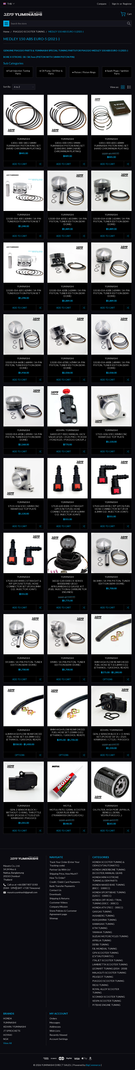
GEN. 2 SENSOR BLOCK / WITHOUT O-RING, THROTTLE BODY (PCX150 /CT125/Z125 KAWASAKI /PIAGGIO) (23, 813)
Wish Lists (55, 1030)
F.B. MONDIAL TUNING (104, 948)
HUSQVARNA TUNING (104, 919)
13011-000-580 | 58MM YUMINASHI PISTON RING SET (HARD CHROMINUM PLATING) (23, 145)
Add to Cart (19, 164)
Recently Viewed (58, 1034)
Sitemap (54, 918)
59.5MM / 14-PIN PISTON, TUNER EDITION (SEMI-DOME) (23, 663)
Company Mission (59, 906)
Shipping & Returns (59, 898)
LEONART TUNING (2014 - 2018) (109, 968)
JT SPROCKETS (11, 1030)
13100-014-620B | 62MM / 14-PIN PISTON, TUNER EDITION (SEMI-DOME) (67, 293)
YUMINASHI (9, 1022)
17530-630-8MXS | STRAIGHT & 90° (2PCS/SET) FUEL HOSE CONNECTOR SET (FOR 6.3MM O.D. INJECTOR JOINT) (23, 585)
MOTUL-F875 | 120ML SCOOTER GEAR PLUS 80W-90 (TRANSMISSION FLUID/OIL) (67, 812)
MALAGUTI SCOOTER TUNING (109, 972)
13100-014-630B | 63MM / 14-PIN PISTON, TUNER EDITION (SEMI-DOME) (111, 293)
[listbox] (23, 87)
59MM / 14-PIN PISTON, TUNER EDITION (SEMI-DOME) (67, 663)
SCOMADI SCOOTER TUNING (108, 996)
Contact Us (55, 890)
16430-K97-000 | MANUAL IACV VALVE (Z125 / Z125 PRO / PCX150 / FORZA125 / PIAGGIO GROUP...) (68, 437)
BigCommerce (93, 1065)
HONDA (7, 1018)
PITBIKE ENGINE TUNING (106, 1004)
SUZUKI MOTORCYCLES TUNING (110, 936)
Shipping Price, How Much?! (64, 873)
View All (7, 1043)
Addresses (55, 1026)
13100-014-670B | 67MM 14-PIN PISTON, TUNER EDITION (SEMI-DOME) (67, 365)
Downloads (55, 894)
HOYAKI (7, 1034)
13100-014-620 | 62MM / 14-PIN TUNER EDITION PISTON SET (23, 292)
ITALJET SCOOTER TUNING (107, 960)
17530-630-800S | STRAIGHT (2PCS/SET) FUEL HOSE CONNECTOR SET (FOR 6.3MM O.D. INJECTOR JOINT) (67, 510)
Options (107, 679)
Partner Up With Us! (60, 869)
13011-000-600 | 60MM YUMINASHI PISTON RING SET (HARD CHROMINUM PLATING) (111, 145)
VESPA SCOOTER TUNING (106, 1000)
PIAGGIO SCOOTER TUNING (108, 980)
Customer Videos (59, 902)
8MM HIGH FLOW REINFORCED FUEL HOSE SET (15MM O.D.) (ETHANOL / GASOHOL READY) (67, 732)
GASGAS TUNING (102, 911)
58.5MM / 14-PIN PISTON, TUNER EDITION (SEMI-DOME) (111, 582)
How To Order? (57, 877)
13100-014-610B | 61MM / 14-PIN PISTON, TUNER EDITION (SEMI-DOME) (111, 221)
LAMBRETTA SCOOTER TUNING (110, 964)
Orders (53, 1018)
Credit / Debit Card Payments (65, 881)
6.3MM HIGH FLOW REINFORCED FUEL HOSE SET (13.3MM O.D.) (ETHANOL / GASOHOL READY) (23, 736)
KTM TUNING (99, 928)
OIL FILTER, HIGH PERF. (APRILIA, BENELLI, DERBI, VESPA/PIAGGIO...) (111, 812)
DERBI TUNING (100, 944)
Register (127, 3)
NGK (5, 1039)
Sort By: (7, 86)
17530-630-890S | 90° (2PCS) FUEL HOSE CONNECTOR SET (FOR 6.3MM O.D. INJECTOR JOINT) (111, 509)
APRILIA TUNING (101, 940)
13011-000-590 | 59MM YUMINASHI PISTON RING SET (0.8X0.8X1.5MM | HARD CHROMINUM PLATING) (67, 147)
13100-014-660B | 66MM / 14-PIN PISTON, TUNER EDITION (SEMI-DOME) (23, 365)
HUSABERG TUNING (103, 915)
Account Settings (59, 1039)
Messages (55, 1022)
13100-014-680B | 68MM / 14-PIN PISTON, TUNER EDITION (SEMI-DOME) (111, 365)
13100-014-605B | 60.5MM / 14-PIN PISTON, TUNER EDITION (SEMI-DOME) (67, 221)
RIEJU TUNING (100, 985)
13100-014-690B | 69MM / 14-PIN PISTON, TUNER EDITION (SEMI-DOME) (23, 437)
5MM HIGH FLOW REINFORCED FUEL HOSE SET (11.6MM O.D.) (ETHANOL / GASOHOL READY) (111, 665)
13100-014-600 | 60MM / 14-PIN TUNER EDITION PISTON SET (23, 220)
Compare (101, 3)
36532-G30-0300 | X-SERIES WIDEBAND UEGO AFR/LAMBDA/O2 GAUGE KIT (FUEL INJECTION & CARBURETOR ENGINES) (67, 586)
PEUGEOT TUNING (102, 976)
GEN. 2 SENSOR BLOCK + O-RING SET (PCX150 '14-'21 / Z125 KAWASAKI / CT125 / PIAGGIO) (111, 736)
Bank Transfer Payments (62, 886)
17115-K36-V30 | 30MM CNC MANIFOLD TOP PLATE (111, 435)
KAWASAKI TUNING (103, 923)
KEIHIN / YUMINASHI (14, 1026)
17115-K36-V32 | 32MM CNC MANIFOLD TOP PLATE (23, 507)
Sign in (115, 3)
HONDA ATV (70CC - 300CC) (107, 907)
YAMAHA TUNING (102, 932)
